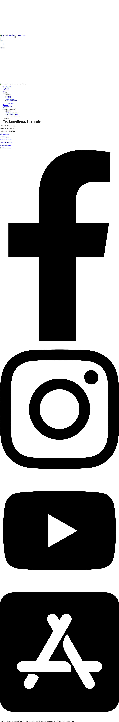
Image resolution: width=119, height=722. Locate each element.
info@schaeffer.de (4, 134)
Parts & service (10, 103)
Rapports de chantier (11, 100)
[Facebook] (59, 340)
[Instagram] (59, 477)
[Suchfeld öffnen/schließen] (0, 39)
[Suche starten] (15, 37)
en (3, 45)
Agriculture (6, 88)
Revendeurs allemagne (12, 114)
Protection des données (6, 139)
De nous (8, 97)
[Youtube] (59, 583)
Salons (8, 102)
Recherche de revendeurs (9, 109)
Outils (4, 91)
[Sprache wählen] (1, 40)
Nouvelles (5, 105)
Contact (5, 108)
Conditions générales (5, 145)
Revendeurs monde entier (13, 115)
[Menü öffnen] (2, 48)
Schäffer (5, 92)
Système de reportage (5, 148)
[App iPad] (59, 719)
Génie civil (6, 89)
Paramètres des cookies (6, 142)
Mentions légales (4, 137)
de (3, 43)
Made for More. (10, 99)
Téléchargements (7, 106)
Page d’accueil (7, 86)
